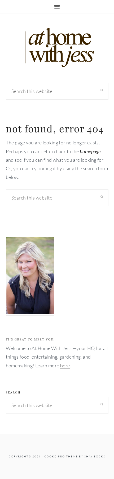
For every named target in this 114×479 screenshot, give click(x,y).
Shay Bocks (94, 456)
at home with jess (57, 47)
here (65, 365)
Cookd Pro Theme (61, 456)
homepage (90, 151)
